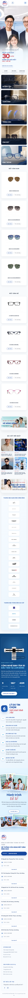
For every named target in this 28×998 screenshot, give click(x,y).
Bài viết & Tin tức (7, 956)
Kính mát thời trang (7, 971)
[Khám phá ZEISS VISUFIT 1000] (14, 666)
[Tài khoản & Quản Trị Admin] (12, 2)
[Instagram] (8, 988)
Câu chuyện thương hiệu (8, 949)
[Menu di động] (25, 2)
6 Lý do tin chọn (6, 954)
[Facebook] (4, 988)
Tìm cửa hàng (17, 194)
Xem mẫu (10, 194)
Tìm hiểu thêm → (14, 811)
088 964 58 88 (10, 853)
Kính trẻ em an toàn (7, 974)
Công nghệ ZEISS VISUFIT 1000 (10, 952)
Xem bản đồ (14, 869)
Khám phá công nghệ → (9, 693)
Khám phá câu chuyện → (7, 65)
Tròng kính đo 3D (7, 969)
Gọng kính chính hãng (8, 967)
